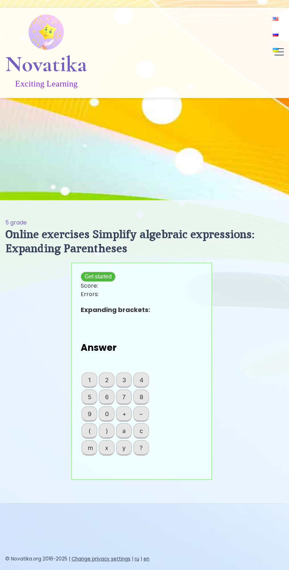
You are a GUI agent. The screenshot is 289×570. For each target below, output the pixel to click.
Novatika (46, 64)
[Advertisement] (144, 147)
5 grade (16, 222)
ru (137, 559)
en (146, 559)
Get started (98, 277)
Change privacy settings (101, 559)
